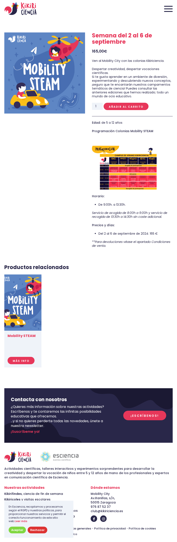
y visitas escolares (27, 499)
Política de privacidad (110, 528)
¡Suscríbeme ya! (25, 431)
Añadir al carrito (126, 107)
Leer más (21, 521)
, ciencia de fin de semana (33, 494)
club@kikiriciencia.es (107, 511)
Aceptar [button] (17, 530)
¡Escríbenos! (145, 416)
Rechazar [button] (37, 530)
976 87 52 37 (101, 507)
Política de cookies (142, 528)
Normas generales (78, 528)
